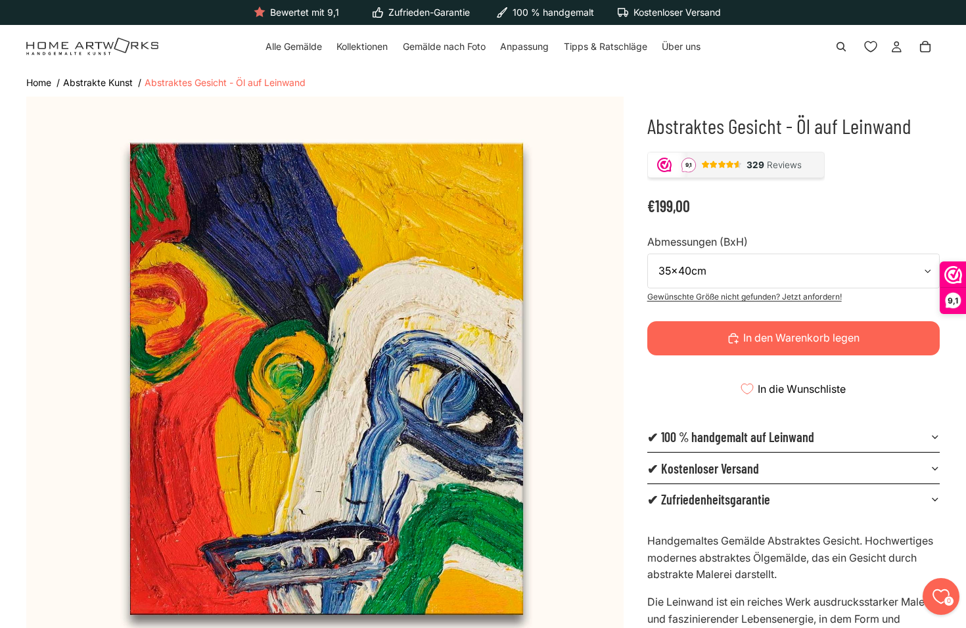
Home (38, 82)
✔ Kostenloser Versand (703, 468)
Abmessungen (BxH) (697, 241)
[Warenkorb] (925, 47)
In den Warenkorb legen (801, 337)
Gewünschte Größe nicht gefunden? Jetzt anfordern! (744, 297)
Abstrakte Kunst (98, 82)
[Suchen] (841, 47)
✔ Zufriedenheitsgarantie (708, 499)
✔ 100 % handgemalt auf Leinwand (730, 437)
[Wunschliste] (870, 47)
